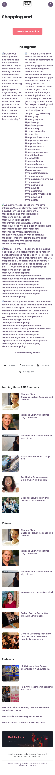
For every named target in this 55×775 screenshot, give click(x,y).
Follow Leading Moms (27, 352)
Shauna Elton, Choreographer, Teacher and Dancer (37, 397)
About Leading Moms (18, 763)
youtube (44, 365)
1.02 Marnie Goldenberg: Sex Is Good (22, 716)
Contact (32, 765)
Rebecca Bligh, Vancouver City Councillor (35, 416)
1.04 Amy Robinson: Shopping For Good (37, 688)
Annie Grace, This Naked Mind (37, 592)
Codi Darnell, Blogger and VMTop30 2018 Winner (35, 499)
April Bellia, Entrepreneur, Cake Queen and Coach (34, 478)
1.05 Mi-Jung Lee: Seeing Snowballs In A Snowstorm (35, 667)
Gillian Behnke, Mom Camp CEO (35, 458)
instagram (28, 371)
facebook (27, 365)
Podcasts (23, 765)
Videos (44, 763)
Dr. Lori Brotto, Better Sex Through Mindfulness (34, 614)
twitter (11, 365)
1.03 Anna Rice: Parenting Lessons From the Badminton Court (25, 709)
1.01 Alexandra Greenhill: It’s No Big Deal (23, 722)
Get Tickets (34, 763)
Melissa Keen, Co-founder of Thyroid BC (36, 437)
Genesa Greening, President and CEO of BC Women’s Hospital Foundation (36, 636)
